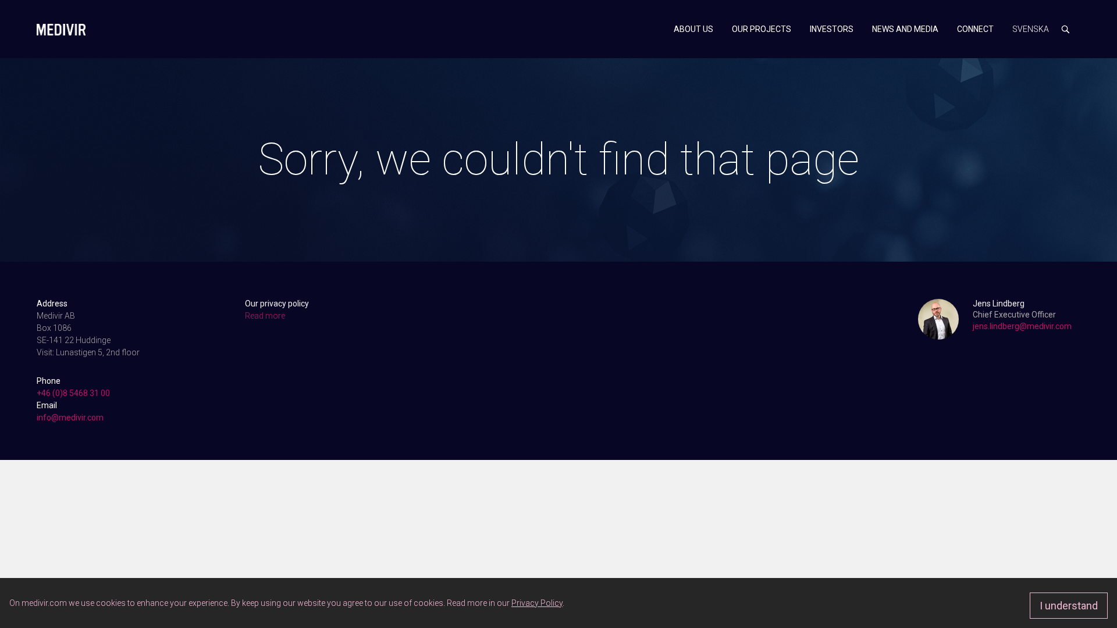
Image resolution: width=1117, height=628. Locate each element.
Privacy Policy (537, 603)
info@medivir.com (70, 417)
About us (693, 29)
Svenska (1030, 29)
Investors (831, 29)
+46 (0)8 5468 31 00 (73, 393)
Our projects (761, 29)
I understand (1069, 606)
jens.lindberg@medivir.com (1022, 326)
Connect (975, 29)
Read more (265, 315)
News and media (905, 29)
